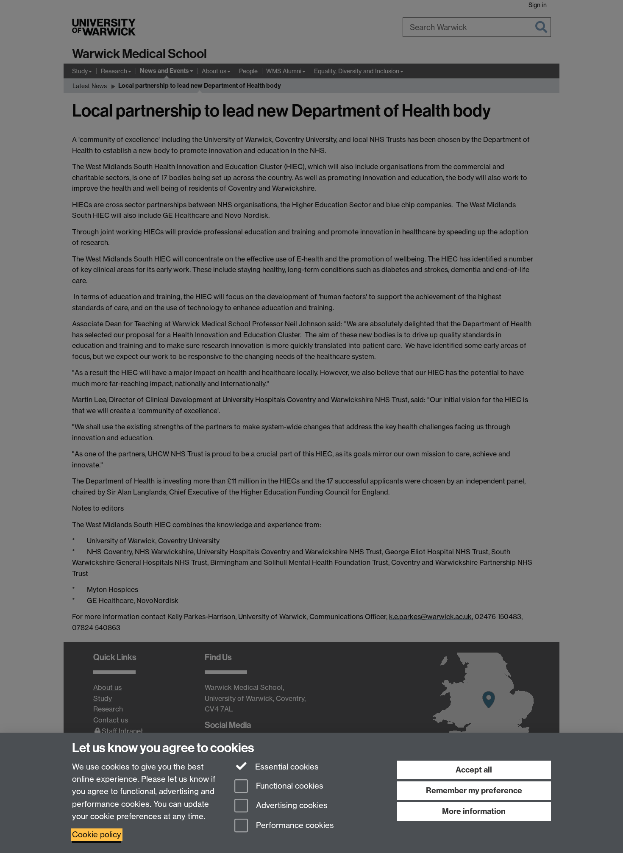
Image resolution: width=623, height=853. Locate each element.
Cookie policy (96, 834)
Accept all (474, 770)
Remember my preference (474, 790)
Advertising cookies (291, 806)
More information (474, 811)
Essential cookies (286, 767)
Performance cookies (294, 826)
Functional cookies (288, 786)
